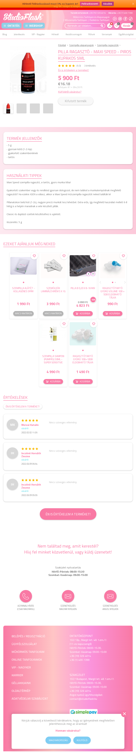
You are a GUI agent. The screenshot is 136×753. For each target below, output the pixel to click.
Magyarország (58, 740)
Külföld (82, 740)
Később (107, 3)
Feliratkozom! (90, 3)
